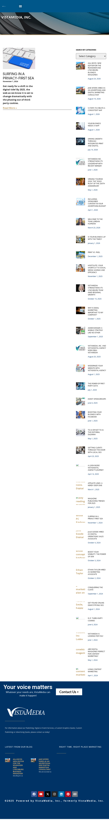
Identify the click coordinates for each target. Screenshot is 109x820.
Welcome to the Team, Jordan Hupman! (95, 221)
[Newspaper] (75, 794)
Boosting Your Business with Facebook (94, 414)
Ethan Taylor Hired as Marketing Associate (97, 572)
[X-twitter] (48, 794)
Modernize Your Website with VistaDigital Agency (97, 368)
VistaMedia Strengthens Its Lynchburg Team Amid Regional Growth (95, 290)
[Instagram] (54, 794)
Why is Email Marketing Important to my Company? (95, 311)
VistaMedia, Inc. (16, 17)
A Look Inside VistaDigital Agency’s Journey (96, 467)
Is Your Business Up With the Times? (96, 238)
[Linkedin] (61, 794)
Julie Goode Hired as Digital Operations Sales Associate (96, 535)
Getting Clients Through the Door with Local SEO (96, 450)
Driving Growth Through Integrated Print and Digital (95, 142)
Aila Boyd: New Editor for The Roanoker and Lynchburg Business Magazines (94, 69)
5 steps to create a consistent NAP (96, 109)
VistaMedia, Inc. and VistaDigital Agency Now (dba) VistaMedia (97, 349)
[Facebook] (34, 794)
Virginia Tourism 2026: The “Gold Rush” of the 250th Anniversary (96, 182)
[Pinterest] (68, 794)
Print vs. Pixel (94, 252)
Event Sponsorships (97, 399)
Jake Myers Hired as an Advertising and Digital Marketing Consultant (97, 91)
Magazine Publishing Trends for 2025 (96, 500)
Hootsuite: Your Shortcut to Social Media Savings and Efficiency (97, 268)
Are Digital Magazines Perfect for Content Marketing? (96, 652)
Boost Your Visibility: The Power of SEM (97, 554)
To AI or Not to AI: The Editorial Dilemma (96, 432)
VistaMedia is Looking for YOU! (95, 635)
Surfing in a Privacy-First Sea (18, 76)
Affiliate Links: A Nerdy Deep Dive (95, 484)
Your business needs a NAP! (94, 124)
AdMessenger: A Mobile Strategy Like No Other (95, 330)
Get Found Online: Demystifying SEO (96, 604)
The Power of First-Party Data (96, 384)
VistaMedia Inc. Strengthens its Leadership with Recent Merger (95, 162)
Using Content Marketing (94, 670)
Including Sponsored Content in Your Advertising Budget (97, 202)
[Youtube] (41, 794)
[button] (20, 6)
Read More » (10, 107)
